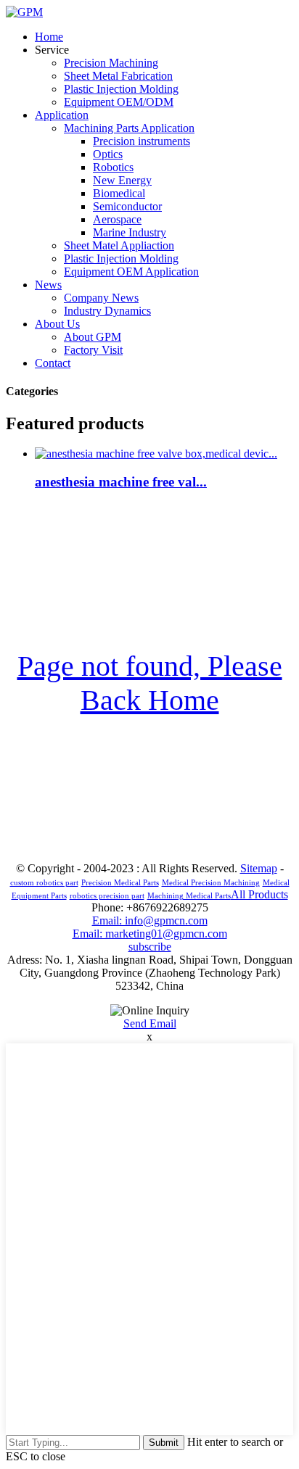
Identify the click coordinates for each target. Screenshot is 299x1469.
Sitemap (258, 868)
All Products (259, 894)
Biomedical (119, 193)
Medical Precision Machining (211, 883)
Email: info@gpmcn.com (150, 920)
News (48, 284)
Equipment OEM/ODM (118, 102)
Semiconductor (127, 206)
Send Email (149, 1023)
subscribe (149, 946)
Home (49, 36)
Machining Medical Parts (189, 896)
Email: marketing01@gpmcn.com (150, 933)
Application (62, 115)
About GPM (92, 337)
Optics (108, 154)
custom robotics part (44, 883)
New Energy (122, 180)
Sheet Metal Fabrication (118, 76)
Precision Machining (111, 63)
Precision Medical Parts (120, 883)
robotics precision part (107, 896)
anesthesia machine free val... (121, 481)
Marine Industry (129, 232)
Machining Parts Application (129, 128)
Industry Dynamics (107, 311)
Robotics (113, 167)
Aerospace (117, 219)
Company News (101, 297)
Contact (52, 363)
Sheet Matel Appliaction (119, 245)
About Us (57, 324)
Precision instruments (141, 141)
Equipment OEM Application (131, 271)
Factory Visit (93, 350)
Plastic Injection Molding (121, 89)
